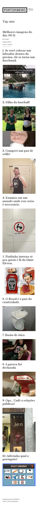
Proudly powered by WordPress (11, 499)
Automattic (15, 501)
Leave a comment (7, 44)
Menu (30, 9)
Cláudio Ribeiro (6, 42)
